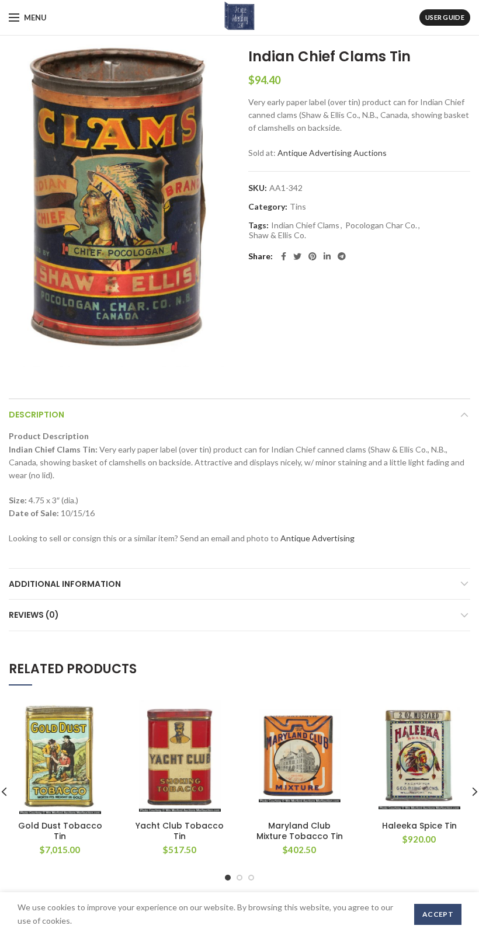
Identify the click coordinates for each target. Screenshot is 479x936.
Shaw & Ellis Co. (277, 235)
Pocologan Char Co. (381, 225)
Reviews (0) (34, 615)
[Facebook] (283, 256)
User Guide (444, 17)
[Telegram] (341, 256)
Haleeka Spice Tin (419, 825)
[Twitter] (297, 256)
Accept (437, 914)
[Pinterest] (312, 256)
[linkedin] (327, 256)
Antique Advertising (317, 538)
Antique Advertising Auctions (332, 153)
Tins (298, 206)
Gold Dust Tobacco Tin (60, 830)
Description (36, 414)
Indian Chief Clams (305, 225)
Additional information (65, 584)
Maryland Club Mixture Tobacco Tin (299, 830)
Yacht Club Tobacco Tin (180, 830)
